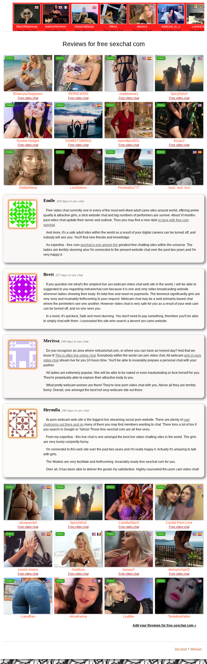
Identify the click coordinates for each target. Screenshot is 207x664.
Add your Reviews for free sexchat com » (164, 625)
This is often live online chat (75, 355)
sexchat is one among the (99, 245)
